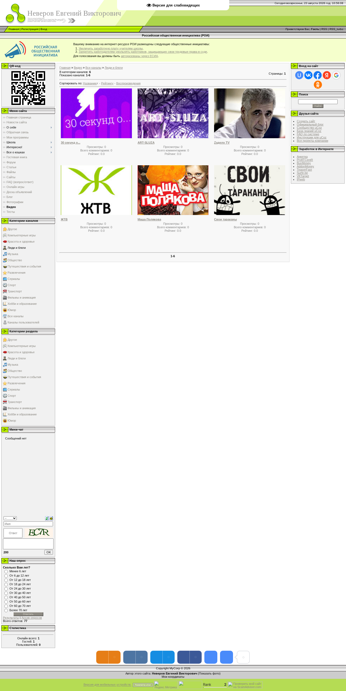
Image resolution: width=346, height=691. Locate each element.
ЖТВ (64, 219)
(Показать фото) (209, 673)
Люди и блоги (17, 247)
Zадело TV (221, 142)
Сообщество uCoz (309, 127)
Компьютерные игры (22, 235)
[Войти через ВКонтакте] (308, 75)
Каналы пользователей (23, 322)
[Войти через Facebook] (318, 75)
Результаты (11, 617)
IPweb (301, 179)
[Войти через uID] (299, 75)
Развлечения (16, 272)
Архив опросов (31, 617)
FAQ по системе (308, 134)
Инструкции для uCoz (312, 137)
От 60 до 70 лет (20, 605)
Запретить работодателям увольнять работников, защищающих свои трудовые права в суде (143, 51)
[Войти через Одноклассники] (318, 85)
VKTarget (303, 176)
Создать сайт (306, 121)
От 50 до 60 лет (20, 601)
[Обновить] (47, 518)
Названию (90, 83)
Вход (44, 29)
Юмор (12, 310)
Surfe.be (302, 172)
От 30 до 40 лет (20, 592)
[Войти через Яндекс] (327, 75)
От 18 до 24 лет (20, 584)
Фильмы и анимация (22, 297)
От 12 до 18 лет (20, 579)
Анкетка (302, 156)
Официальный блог (310, 124)
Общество (15, 260)
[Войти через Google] (336, 75)
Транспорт (15, 291)
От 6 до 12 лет (19, 575)
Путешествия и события (24, 266)
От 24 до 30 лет (20, 588)
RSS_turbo (336, 29)
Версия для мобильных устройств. (107, 684)
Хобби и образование (22, 303)
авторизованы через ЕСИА (139, 56)
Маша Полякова (149, 219)
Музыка (13, 254)
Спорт (12, 285)
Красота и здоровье (21, 241)
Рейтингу (107, 83)
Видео (78, 67)
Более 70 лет (18, 610)
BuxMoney (304, 163)
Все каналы (16, 316)
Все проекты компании (312, 140)
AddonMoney (305, 166)
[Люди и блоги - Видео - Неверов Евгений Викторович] (210, 657)
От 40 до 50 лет (20, 597)
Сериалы (14, 278)
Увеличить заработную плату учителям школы (111, 48)
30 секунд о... (70, 142)
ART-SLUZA (146, 142)
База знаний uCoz (309, 131)
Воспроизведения (128, 83)
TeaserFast (304, 169)
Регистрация (29, 29)
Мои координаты (173, 676)
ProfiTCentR (305, 159)
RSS (324, 29)
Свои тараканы (225, 219)
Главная (14, 29)
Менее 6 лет (17, 571)
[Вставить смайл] (51, 518)
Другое (12, 229)
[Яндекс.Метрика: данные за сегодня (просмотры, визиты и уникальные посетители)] (166, 685)
